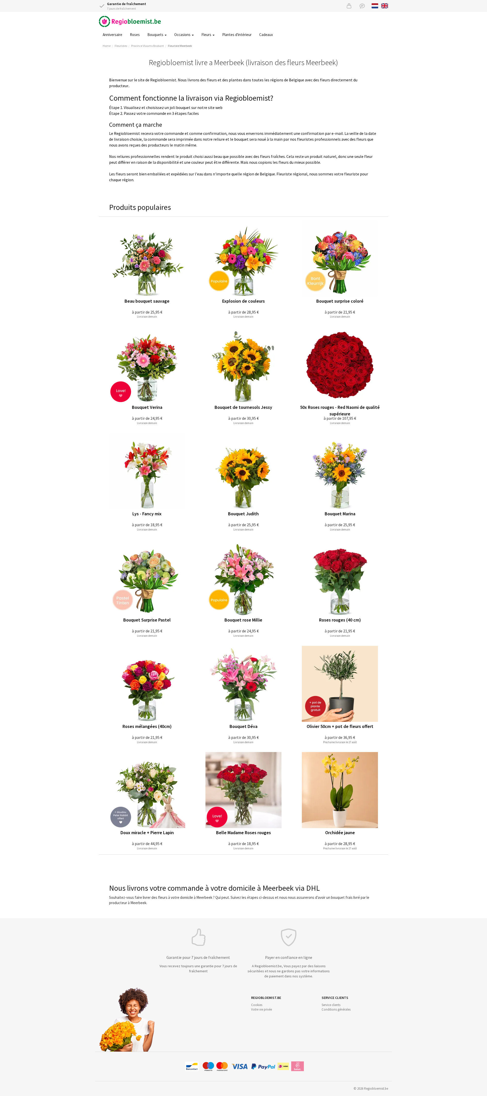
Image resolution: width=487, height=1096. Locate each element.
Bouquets (155, 34)
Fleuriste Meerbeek (180, 46)
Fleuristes (121, 46)
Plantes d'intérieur (237, 34)
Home (107, 46)
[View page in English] (384, 5)
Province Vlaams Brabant (147, 46)
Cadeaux (266, 34)
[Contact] (362, 5)
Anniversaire (112, 34)
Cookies (256, 1005)
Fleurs (206, 34)
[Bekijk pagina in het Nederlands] (375, 5)
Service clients (331, 1005)
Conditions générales (336, 1009)
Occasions (182, 34)
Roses (135, 34)
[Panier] (349, 5)
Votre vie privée (261, 1009)
